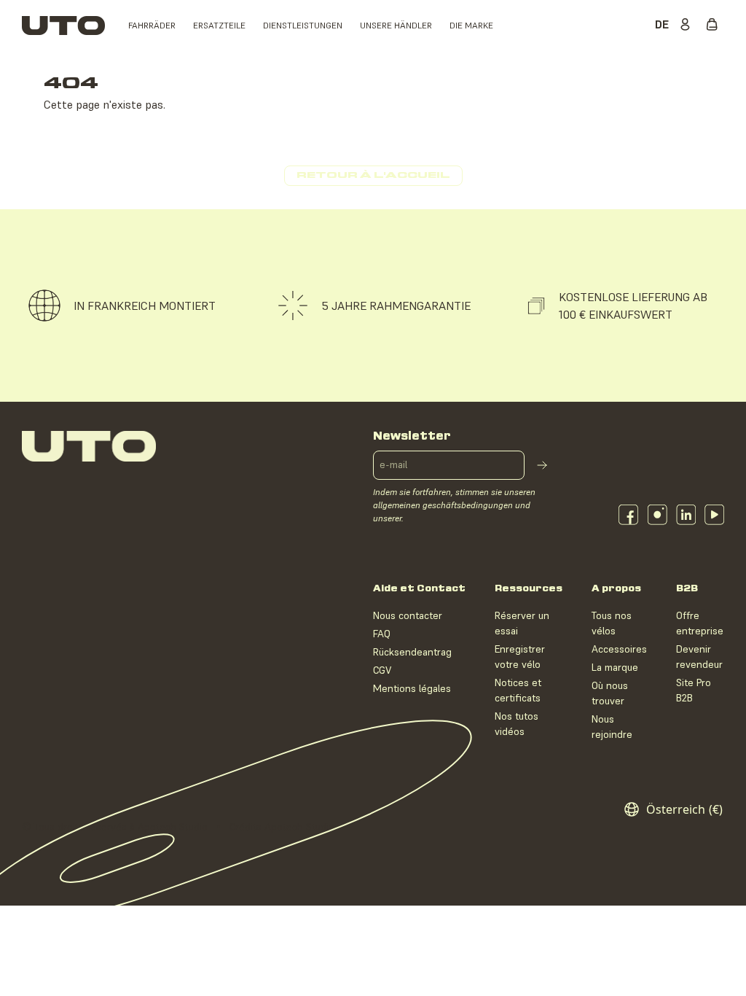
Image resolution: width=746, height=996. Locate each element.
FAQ (381, 633)
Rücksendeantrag (412, 651)
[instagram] (657, 515)
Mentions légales (412, 688)
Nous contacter (407, 615)
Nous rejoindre (612, 726)
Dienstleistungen (302, 25)
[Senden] (542, 465)
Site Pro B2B (693, 690)
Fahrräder (152, 25)
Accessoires (619, 648)
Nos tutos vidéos (516, 723)
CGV (382, 670)
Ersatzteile (219, 25)
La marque (615, 667)
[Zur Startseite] (63, 25)
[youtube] (714, 515)
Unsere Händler (396, 25)
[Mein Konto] (687, 25)
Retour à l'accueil (373, 175)
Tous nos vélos (612, 623)
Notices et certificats (518, 690)
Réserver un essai (522, 623)
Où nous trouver (610, 693)
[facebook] (628, 515)
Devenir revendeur (699, 656)
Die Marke (471, 25)
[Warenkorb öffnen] (715, 25)
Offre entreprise (699, 623)
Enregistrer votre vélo (520, 656)
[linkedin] (686, 515)
